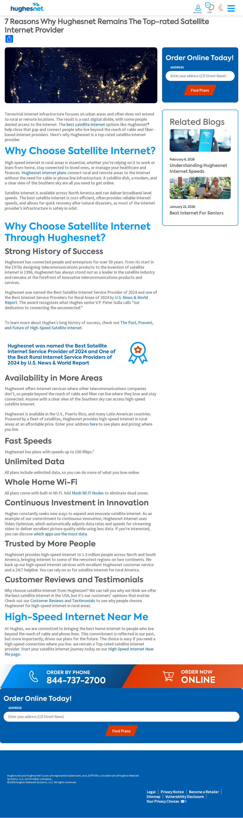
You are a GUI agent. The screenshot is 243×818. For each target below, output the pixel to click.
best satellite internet (85, 124)
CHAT (209, 12)
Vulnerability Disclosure (184, 796)
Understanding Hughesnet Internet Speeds (198, 168)
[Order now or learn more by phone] (220, 8)
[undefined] (198, 8)
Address (177, 67)
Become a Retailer (204, 792)
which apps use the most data (60, 534)
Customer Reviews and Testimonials (62, 600)
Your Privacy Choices (163, 801)
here (93, 424)
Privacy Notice (172, 792)
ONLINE (198, 680)
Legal (151, 792)
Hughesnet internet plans (44, 172)
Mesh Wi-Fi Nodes (88, 493)
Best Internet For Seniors (197, 213)
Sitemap (153, 796)
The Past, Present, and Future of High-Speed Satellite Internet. (79, 325)
